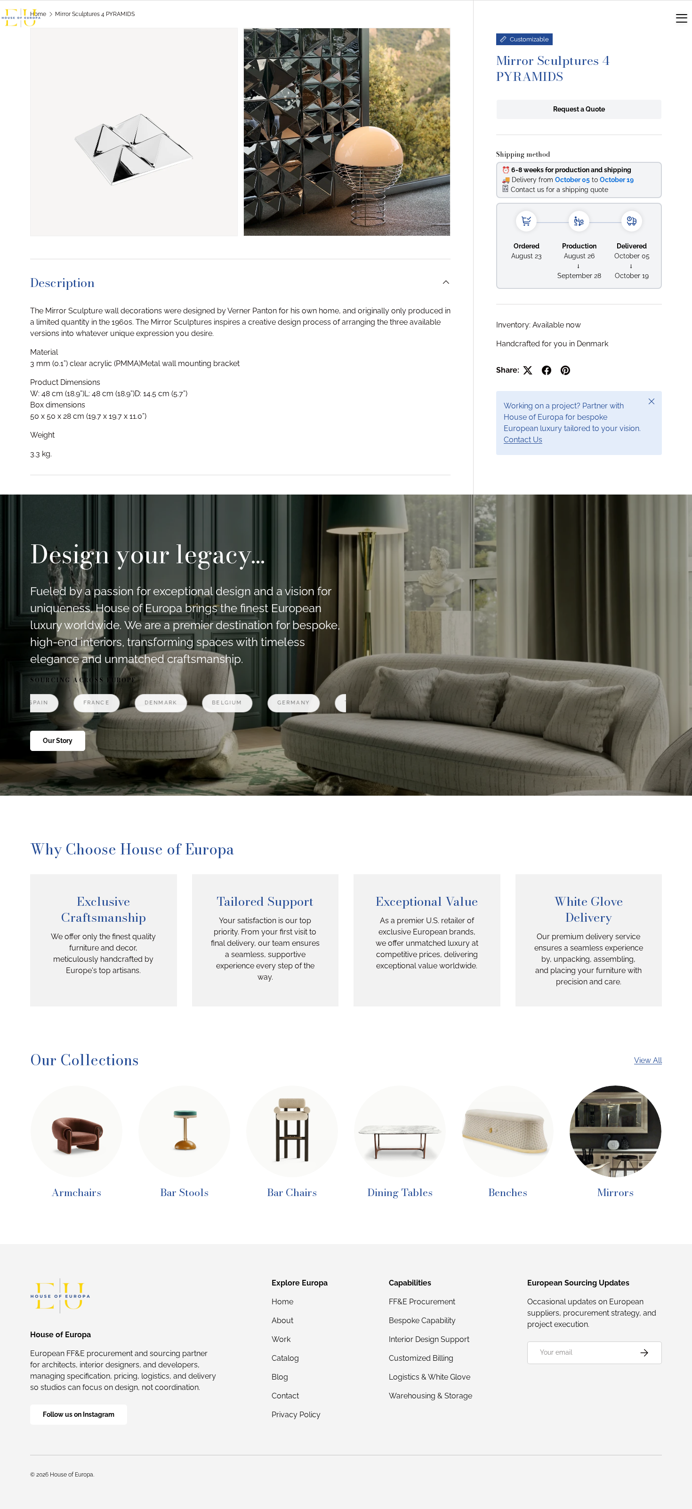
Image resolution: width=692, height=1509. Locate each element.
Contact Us (523, 439)
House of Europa (71, 1474)
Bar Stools (184, 1192)
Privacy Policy (296, 1414)
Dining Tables (400, 1192)
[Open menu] (681, 18)
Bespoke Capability (422, 1320)
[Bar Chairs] (292, 1131)
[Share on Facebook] (546, 370)
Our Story (57, 740)
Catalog (285, 1358)
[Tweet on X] (527, 370)
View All (648, 1060)
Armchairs (76, 1192)
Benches (507, 1192)
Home (282, 1301)
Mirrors (615, 1192)
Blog (280, 1377)
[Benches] (508, 1131)
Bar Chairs (292, 1192)
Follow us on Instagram (78, 1414)
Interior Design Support (429, 1339)
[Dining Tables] (400, 1131)
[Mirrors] (615, 1131)
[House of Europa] (21, 17)
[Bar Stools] (184, 1131)
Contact (285, 1395)
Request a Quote (579, 109)
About (282, 1320)
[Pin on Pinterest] (565, 370)
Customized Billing (421, 1358)
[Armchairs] (76, 1131)
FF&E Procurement (422, 1301)
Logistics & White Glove (429, 1377)
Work (281, 1339)
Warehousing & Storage (430, 1395)
